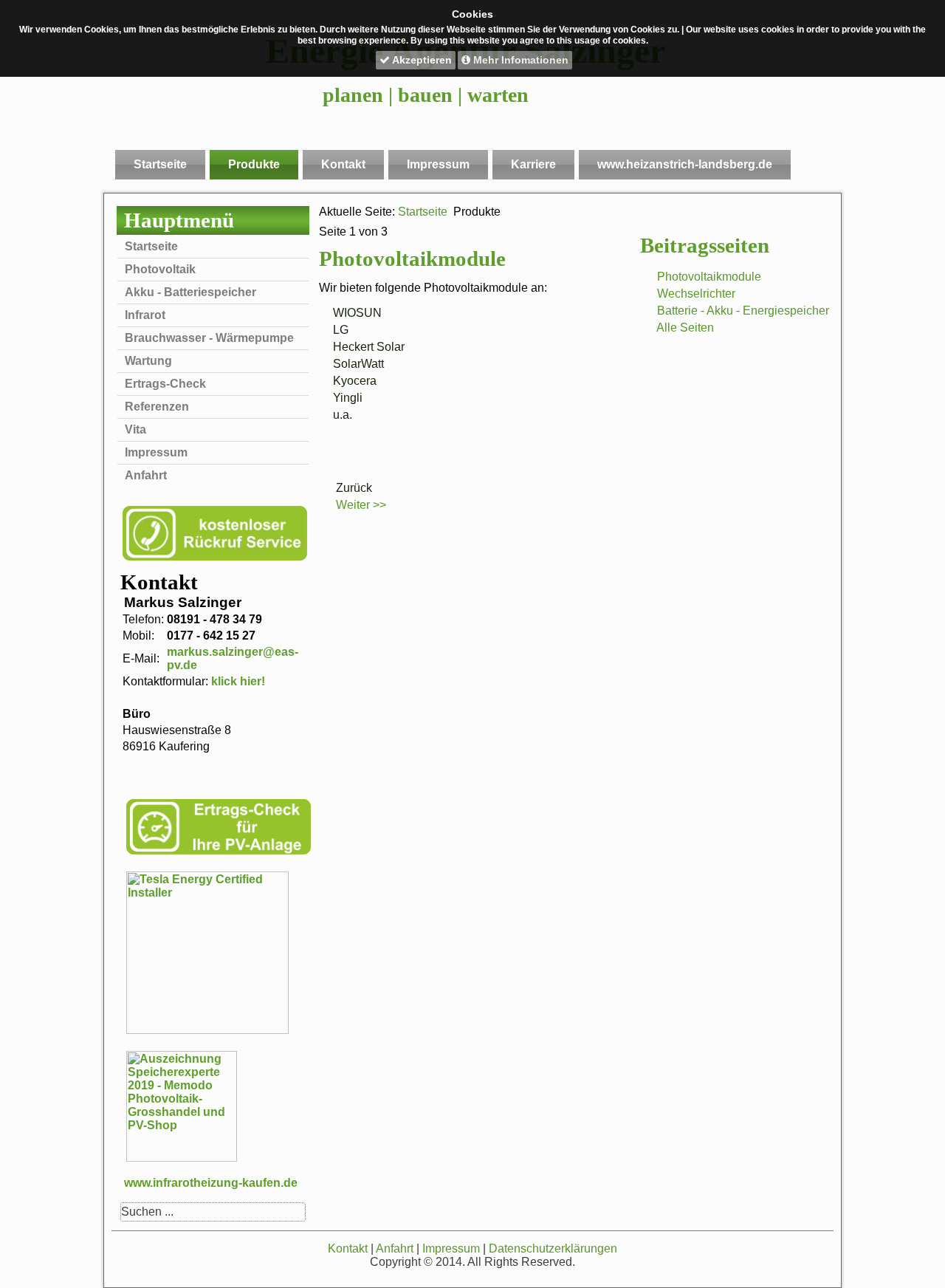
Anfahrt (146, 475)
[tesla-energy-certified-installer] (207, 1030)
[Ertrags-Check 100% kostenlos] (218, 852)
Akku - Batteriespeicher (190, 292)
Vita (135, 429)
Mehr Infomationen (519, 60)
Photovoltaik (160, 269)
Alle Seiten (685, 327)
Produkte (254, 164)
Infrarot (145, 315)
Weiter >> (361, 505)
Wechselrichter (696, 293)
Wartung (148, 360)
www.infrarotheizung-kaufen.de (211, 1182)
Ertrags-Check (165, 383)
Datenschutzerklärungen (553, 1248)
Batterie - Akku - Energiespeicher (743, 310)
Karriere (533, 164)
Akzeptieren (421, 60)
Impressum (438, 164)
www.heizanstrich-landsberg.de (684, 164)
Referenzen (157, 406)
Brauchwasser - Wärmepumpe (209, 338)
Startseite (160, 164)
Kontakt (343, 164)
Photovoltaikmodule (709, 276)
